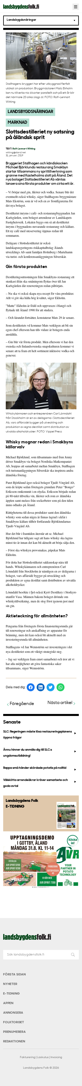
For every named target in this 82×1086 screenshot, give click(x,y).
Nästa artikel (60, 703)
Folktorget (13, 1022)
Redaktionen (14, 1041)
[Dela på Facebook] (31, 687)
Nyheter (10, 984)
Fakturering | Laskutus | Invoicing (41, 1057)
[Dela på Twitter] (51, 687)
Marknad (17, 123)
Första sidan (14, 974)
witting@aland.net (16, 153)
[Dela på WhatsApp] (60, 687)
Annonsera (13, 1012)
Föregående (22, 704)
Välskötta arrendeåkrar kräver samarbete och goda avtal (35, 783)
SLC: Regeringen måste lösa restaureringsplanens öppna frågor (37, 734)
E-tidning (11, 993)
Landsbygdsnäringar (30, 112)
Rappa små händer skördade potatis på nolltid (34, 768)
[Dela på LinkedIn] (41, 687)
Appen (8, 1003)
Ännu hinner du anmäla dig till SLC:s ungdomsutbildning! (27, 752)
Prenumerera (14, 1032)
